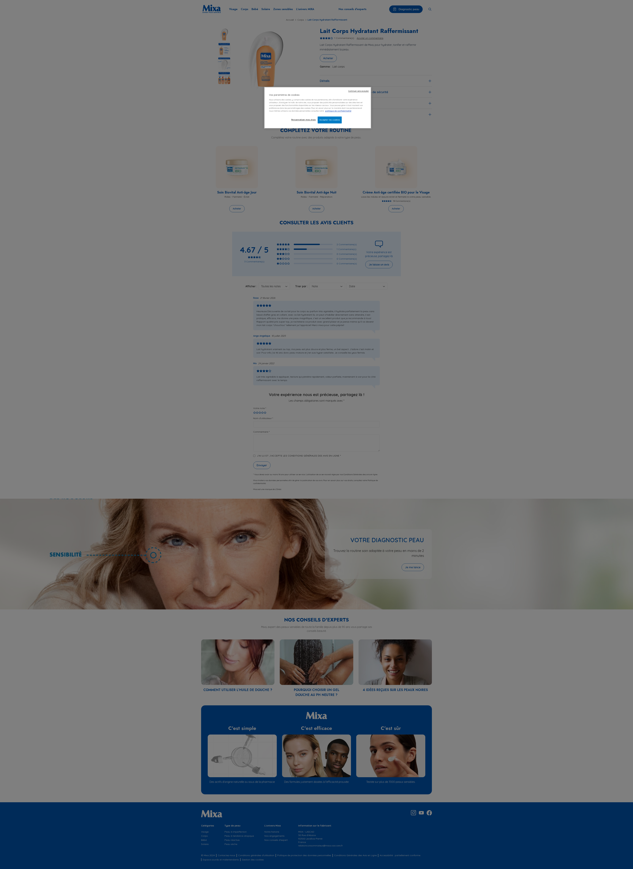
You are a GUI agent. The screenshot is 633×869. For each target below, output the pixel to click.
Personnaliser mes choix (303, 119)
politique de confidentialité (338, 111)
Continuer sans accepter (358, 91)
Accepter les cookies (329, 120)
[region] (317, 108)
